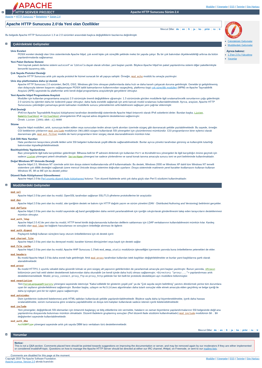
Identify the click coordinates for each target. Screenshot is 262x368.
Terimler (241, 6)
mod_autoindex (20, 295)
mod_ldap (38, 225)
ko (200, 29)
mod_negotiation (21, 280)
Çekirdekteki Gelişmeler (240, 41)
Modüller (210, 6)
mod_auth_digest (21, 230)
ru (214, 29)
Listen (198, 112)
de (177, 29)
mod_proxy (97, 257)
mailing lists (210, 348)
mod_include (56, 130)
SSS (232, 6)
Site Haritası (253, 6)
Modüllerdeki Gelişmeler (240, 45)
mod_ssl (16, 192)
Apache (9, 16)
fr (189, 29)
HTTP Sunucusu (24, 16)
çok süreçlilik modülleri (164, 87)
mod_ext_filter (47, 134)
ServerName (75, 156)
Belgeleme (41, 16)
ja (194, 29)
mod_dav (16, 200)
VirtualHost (51, 116)
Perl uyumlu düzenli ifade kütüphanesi (62, 178)
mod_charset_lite (22, 238)
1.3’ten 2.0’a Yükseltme (240, 54)
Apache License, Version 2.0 (20, 361)
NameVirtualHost (28, 116)
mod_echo (137, 76)
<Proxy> (210, 269)
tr (219, 29)
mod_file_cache (21, 246)
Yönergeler (222, 6)
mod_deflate (18, 208)
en (183, 29)
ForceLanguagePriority (38, 284)
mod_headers (18, 254)
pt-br (207, 29)
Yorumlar (232, 58)
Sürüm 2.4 (55, 16)
